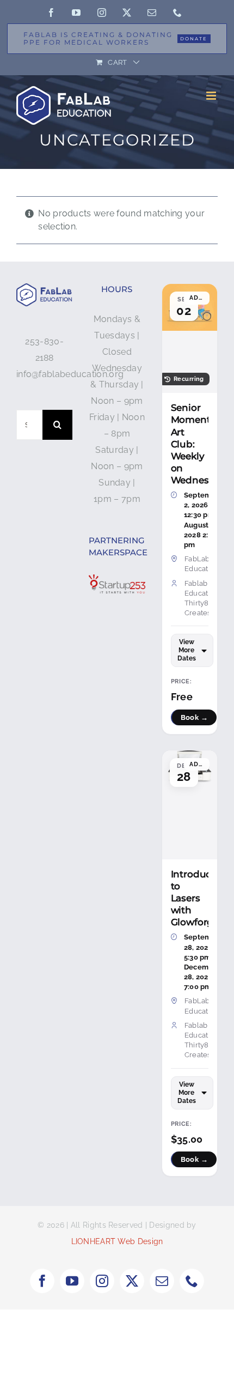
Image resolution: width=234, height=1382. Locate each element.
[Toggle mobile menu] (212, 95)
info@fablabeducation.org (70, 374)
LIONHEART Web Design (117, 1241)
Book (194, 717)
